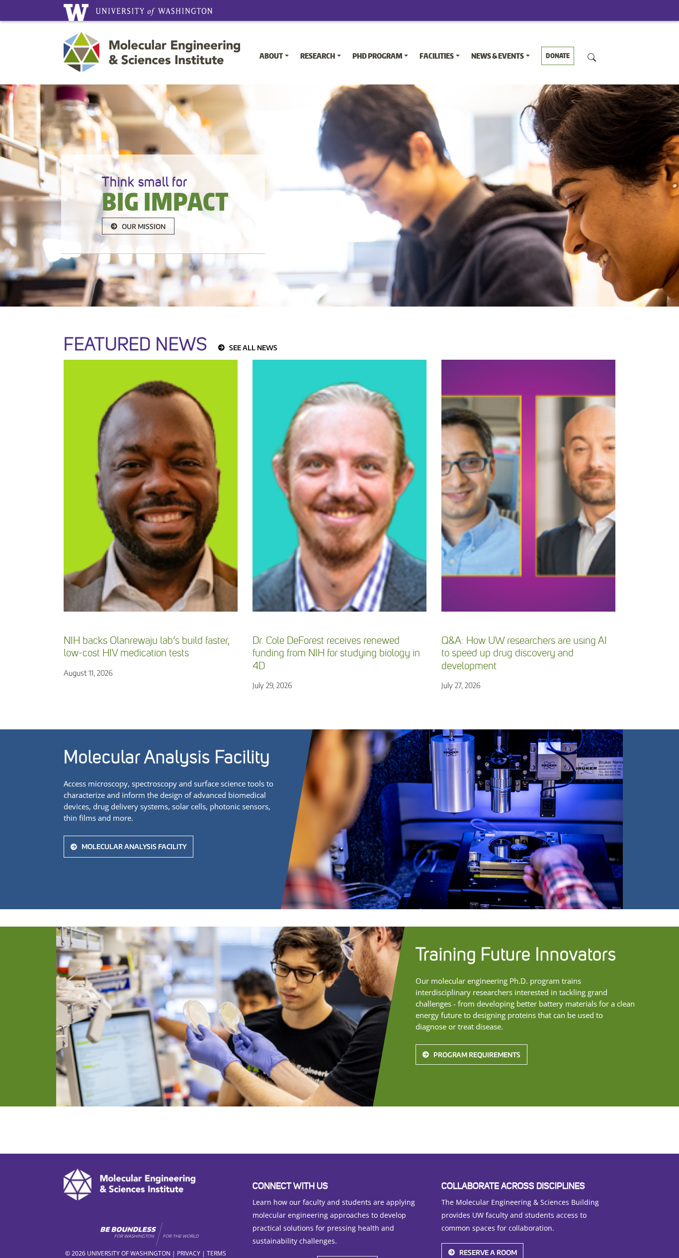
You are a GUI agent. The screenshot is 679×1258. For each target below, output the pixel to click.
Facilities (437, 56)
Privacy (188, 1253)
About (271, 56)
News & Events (497, 56)
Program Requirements (476, 1054)
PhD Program (377, 56)
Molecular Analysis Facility (134, 847)
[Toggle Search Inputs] (592, 57)
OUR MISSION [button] (144, 226)
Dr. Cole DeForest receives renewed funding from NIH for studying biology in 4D (336, 653)
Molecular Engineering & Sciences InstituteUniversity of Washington (154, 52)
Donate (558, 56)
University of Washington (76, 12)
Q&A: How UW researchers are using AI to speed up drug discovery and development (524, 653)
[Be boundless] (169, 1234)
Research (317, 56)
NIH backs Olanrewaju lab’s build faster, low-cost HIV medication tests (147, 647)
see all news (253, 347)
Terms (216, 1253)
